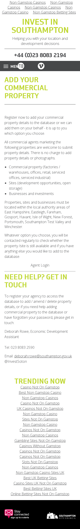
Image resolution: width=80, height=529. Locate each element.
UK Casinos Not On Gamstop (40, 408)
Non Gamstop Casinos (43, 7)
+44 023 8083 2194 (40, 55)
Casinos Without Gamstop (40, 445)
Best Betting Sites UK (40, 488)
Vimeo (41, 66)
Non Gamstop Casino (40, 413)
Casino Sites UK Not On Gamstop (40, 483)
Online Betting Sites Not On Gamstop (40, 493)
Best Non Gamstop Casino (40, 392)
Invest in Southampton (40, 26)
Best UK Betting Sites (40, 477)
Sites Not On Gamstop (40, 419)
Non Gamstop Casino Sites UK (40, 472)
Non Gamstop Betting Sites (54, 12)
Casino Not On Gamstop (40, 387)
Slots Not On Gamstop (40, 461)
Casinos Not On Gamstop (40, 429)
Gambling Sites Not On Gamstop (40, 440)
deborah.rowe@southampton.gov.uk (43, 356)
